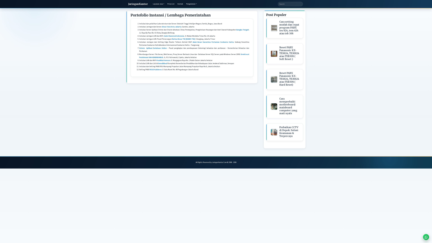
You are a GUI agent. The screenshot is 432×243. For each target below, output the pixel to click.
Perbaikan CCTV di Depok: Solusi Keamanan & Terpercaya (288, 131)
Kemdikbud (162, 63)
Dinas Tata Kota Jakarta (171, 27)
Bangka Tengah (242, 30)
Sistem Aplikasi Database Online (153, 48)
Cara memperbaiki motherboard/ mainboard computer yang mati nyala (288, 106)
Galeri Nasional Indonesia (174, 36)
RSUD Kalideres (156, 69)
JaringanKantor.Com (219, 162)
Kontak (180, 4)
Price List (170, 4)
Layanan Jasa (158, 4)
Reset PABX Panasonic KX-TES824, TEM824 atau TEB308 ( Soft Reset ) (289, 53)
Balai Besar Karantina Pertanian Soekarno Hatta (213, 42)
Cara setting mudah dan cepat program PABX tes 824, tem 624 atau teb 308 (289, 27)
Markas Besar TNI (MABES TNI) (183, 39)
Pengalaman (190, 4)
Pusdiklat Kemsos (163, 60)
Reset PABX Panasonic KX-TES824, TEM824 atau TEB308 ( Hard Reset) (289, 79)
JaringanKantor (138, 4)
